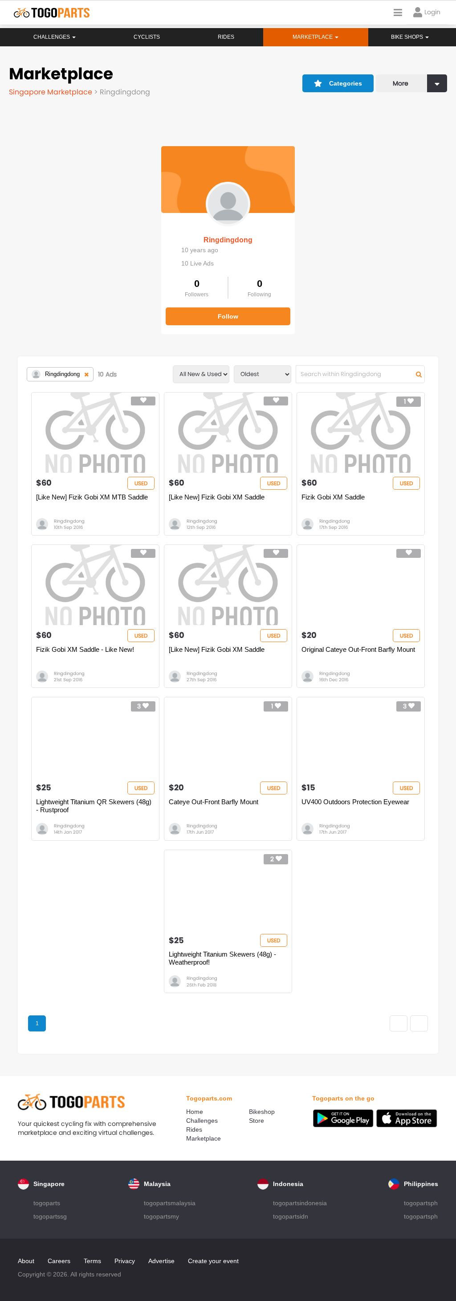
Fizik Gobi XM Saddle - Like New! (85, 649)
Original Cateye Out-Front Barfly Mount (358, 649)
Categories (345, 83)
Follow (228, 316)
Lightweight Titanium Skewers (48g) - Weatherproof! (222, 958)
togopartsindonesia (300, 1203)
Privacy (124, 1260)
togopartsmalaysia (169, 1203)
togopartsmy (161, 1216)
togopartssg (50, 1216)
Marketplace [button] (313, 37)
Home (194, 1111)
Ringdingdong (228, 240)
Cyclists (147, 37)
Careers (59, 1260)
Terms (92, 1260)
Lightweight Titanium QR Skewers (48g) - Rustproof (93, 806)
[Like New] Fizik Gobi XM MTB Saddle (92, 497)
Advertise (161, 1260)
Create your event (213, 1260)
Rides (226, 37)
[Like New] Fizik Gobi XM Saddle (217, 497)
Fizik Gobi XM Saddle (333, 497)
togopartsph (421, 1203)
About (26, 1260)
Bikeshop (262, 1111)
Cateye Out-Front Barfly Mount (213, 802)
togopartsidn (290, 1216)
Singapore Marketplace (51, 92)
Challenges (52, 37)
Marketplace (203, 1138)
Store (256, 1120)
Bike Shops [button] (407, 37)
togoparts (46, 1203)
